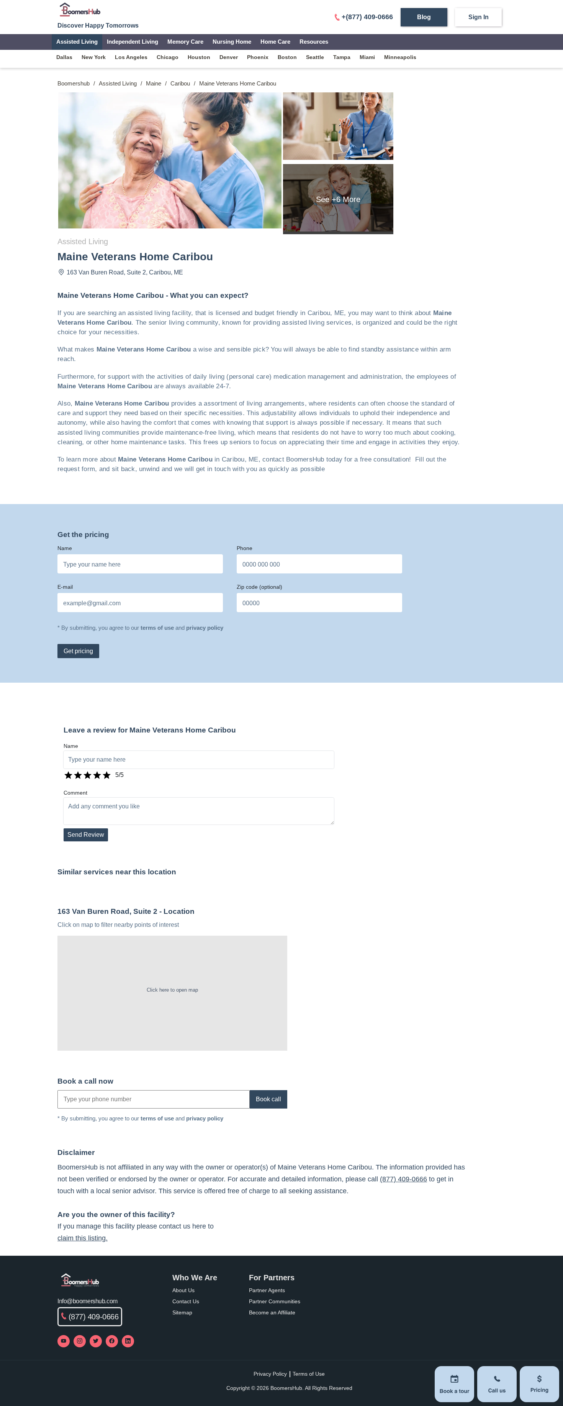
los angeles (131, 57)
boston (287, 57)
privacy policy (204, 627)
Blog (424, 17)
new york (94, 57)
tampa (341, 57)
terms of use (157, 627)
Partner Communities (274, 1301)
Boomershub (73, 83)
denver (228, 57)
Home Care (275, 41)
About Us (183, 1290)
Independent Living (132, 41)
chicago (167, 57)
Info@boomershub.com (87, 1301)
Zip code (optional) (259, 587)
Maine (153, 83)
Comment (75, 793)
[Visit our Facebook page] (112, 1341)
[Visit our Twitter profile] (96, 1341)
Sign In (478, 17)
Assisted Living (77, 41)
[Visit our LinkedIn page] (128, 1341)
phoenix (257, 57)
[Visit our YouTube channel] (63, 1341)
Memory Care (185, 41)
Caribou (180, 83)
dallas (64, 57)
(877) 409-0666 (403, 1179)
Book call (268, 1099)
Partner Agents (267, 1290)
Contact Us (185, 1301)
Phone (244, 548)
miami (367, 57)
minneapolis (400, 57)
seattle (315, 57)
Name (64, 548)
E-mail (65, 587)
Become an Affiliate (272, 1312)
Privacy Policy (270, 1374)
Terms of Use (309, 1374)
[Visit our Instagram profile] (80, 1341)
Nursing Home (232, 41)
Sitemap (182, 1312)
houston (199, 57)
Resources (314, 41)
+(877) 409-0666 (367, 17)
